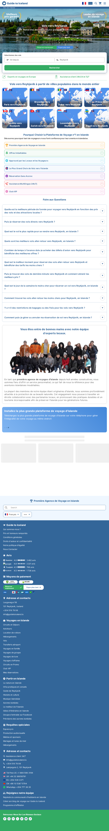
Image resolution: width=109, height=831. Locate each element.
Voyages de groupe (12, 652)
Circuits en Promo (11, 664)
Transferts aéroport (11, 644)
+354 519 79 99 (10, 610)
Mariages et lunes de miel (14, 741)
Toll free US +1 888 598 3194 (19, 773)
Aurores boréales (10, 703)
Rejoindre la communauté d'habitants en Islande (24, 797)
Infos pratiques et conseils (15, 687)
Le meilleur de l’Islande (13, 707)
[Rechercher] (96, 3)
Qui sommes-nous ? (12, 529)
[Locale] (84, 3)
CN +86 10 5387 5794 (16, 783)
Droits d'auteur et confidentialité (17, 541)
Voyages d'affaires (11, 660)
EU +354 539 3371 (15, 780)
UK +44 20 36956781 (16, 776)
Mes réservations (10, 672)
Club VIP (7, 668)
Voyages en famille (11, 648)
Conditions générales (12, 537)
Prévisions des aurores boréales (17, 719)
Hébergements (9, 636)
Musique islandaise (11, 699)
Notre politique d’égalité (14, 545)
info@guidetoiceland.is (13, 614)
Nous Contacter (10, 549)
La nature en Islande (12, 683)
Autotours (7, 629)
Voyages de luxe (10, 656)
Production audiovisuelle (14, 733)
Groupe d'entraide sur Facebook (17, 715)
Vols (5, 640)
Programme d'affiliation (13, 805)
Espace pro (8, 729)
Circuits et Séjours (11, 625)
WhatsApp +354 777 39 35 (18, 787)
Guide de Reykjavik (11, 691)
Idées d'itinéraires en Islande (16, 711)
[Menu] (105, 3)
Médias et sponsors (12, 737)
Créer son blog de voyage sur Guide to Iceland (24, 801)
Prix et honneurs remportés (15, 533)
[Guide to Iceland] (15, 3)
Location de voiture (11, 632)
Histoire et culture (11, 695)
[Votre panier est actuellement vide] (100, 3)
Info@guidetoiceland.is (16, 760)
